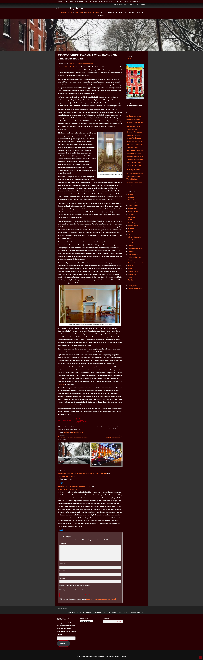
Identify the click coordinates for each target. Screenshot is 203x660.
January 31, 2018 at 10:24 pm (68, 489)
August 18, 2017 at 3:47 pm (67, 476)
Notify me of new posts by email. (72, 590)
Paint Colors (130, 166)
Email (62, 571)
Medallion (133, 162)
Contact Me (123, 612)
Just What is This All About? (78, 1)
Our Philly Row (70, 8)
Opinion (138, 162)
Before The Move (88, 63)
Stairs (136, 176)
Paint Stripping (133, 254)
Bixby (138, 126)
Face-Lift (140, 141)
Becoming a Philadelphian (133, 119)
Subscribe (63, 643)
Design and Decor (134, 211)
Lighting (128, 156)
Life (132, 153)
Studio (139, 176)
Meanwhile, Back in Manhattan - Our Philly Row (74, 486)
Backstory (81, 63)
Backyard (139, 116)
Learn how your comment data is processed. (101, 599)
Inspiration (130, 150)
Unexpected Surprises (132, 182)
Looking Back (135, 156)
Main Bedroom (134, 159)
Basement (131, 197)
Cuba (140, 132)
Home (59, 1)
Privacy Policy (137, 612)
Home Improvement (135, 223)
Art (127, 116)
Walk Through (129, 185)
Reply (61, 483)
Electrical (134, 141)
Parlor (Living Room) (135, 257)
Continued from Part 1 (66, 67)
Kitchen (138, 150)
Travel (136, 179)
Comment (63, 543)
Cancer (128, 129)
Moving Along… (98, 464)
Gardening (137, 144)
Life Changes (137, 153)
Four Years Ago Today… (69, 461)
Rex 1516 (61, 384)
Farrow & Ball (130, 144)
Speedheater (136, 173)
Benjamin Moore (131, 126)
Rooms (130, 268)
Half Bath (131, 220)
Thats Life (130, 179)
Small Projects (133, 271)
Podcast (142, 170)
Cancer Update (134, 129)
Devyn (72, 63)
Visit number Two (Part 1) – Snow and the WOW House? (74, 436)
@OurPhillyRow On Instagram (128, 1)
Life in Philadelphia (134, 237)
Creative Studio (132, 132)
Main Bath (131, 240)
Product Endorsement (135, 263)
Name (62, 564)
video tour (140, 182)
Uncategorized (133, 286)
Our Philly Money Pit (135, 248)
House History (134, 147)
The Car (130, 280)
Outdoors (131, 251)
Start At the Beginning (102, 1)
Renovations (130, 173)
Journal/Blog (120, 5)
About (131, 5)
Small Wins (132, 274)
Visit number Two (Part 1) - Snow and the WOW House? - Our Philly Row (82, 473)
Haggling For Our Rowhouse (113, 436)
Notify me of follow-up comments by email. (75, 585)
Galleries (141, 5)
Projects (130, 266)
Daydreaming (130, 135)
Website (62, 578)
